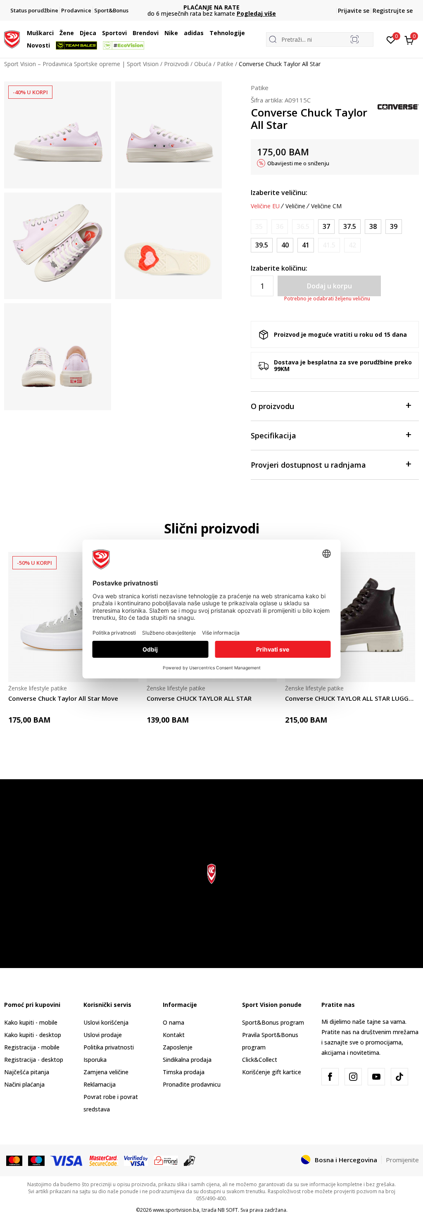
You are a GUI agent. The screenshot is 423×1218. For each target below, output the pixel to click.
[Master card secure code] (104, 1160)
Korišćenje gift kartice (271, 1072)
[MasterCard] (14, 1160)
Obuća (203, 64)
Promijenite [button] (402, 1160)
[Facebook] (330, 1076)
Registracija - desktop (33, 1059)
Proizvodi (176, 64)
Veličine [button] (295, 206)
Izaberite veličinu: (279, 192)
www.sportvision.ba (176, 1209)
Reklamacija (99, 1084)
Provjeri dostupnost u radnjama (308, 465)
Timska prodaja (183, 1072)
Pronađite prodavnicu (192, 1084)
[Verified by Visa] (136, 1160)
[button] (55, 33)
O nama (173, 1022)
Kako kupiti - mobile (30, 1022)
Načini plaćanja (24, 1084)
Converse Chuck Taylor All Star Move (63, 698)
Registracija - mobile (31, 1047)
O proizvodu (272, 406)
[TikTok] (399, 1076)
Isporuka (95, 1059)
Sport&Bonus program (273, 1022)
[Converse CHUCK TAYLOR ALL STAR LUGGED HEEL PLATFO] (350, 617)
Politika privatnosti (108, 1047)
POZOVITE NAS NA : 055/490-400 (211, 7)
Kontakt (174, 1035)
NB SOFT (228, 1209)
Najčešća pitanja (26, 1072)
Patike (225, 64)
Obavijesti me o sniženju (298, 163)
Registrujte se (393, 10)
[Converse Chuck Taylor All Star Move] (73, 617)
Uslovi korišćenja (105, 1022)
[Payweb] (166, 1160)
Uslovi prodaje (102, 1035)
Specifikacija (273, 435)
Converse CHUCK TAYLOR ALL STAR (199, 698)
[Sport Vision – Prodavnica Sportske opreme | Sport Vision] (12, 38)
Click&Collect (259, 1059)
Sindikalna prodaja (187, 1059)
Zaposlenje (177, 1047)
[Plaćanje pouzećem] (190, 1160)
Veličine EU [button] (265, 206)
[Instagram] (353, 1076)
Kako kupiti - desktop (32, 1035)
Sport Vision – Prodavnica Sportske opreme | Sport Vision (81, 64)
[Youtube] (376, 1076)
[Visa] (66, 1160)
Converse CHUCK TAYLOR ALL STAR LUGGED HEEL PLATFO (350, 698)
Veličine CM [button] (326, 206)
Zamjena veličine (105, 1072)
